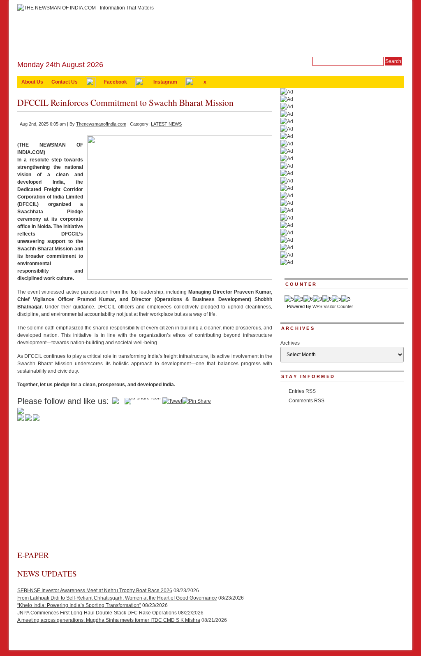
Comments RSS (306, 401)
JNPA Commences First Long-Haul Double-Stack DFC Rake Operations (97, 613)
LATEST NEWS (166, 123)
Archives (290, 343)
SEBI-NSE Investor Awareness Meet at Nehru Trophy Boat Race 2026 (94, 590)
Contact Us (64, 82)
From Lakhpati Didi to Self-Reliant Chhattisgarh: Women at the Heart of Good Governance (117, 598)
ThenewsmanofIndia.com (101, 123)
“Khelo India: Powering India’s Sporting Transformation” (79, 605)
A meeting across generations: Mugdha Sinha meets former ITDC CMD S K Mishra (108, 620)
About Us (32, 82)
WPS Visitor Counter (332, 306)
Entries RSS (302, 391)
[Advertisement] (144, 488)
